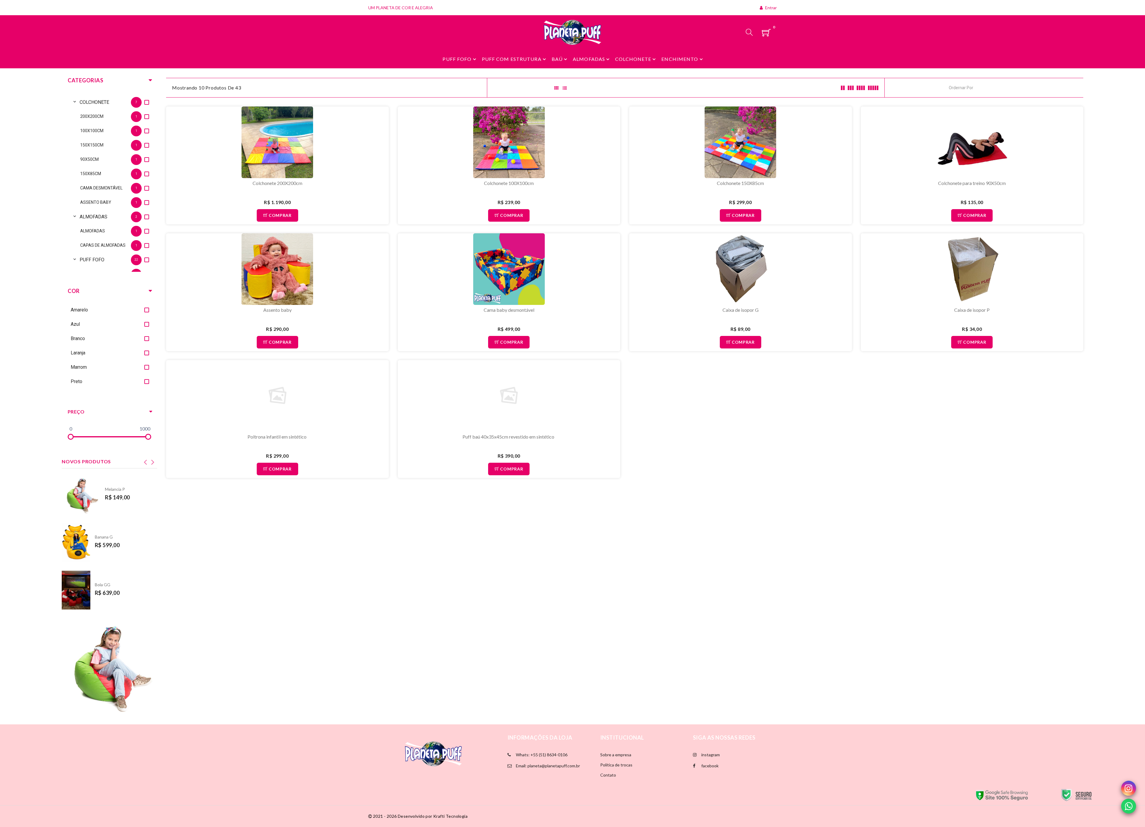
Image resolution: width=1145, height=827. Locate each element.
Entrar (770, 7)
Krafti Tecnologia (450, 816)
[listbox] (109, 182)
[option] (115, 102)
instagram (710, 754)
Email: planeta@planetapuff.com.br (547, 765)
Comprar (279, 215)
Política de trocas (616, 764)
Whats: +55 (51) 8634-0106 (541, 754)
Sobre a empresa (615, 754)
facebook (709, 765)
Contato (608, 774)
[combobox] (975, 87)
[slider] (71, 437)
